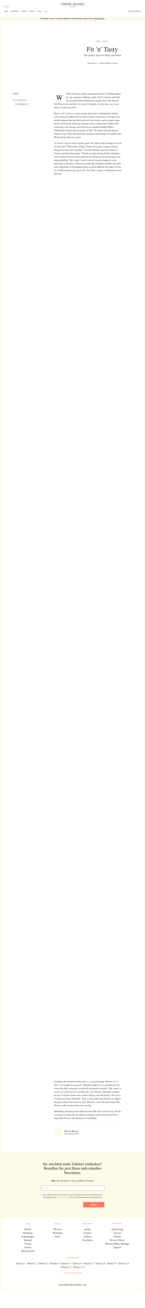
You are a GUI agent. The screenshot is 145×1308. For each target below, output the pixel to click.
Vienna (39, 11)
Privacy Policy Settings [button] (117, 1243)
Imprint (117, 1247)
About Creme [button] (87, 1224)
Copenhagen (14, 11)
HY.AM (84, 1285)
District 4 (55, 1263)
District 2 (32, 1263)
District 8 (100, 1263)
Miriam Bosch (92, 63)
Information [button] (117, 1224)
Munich (32, 11)
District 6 (77, 1263)
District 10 (123, 1263)
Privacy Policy (117, 1240)
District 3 (43, 1263)
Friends (117, 1236)
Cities (6, 7)
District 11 (66, 1267)
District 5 (66, 1263)
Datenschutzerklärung (62, 1197)
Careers (117, 1232)
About (87, 1229)
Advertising (117, 1229)
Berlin (6, 11)
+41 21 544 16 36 (20, 100)
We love (57, 1229)
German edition (99, 18)
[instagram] (70, 1279)
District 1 (21, 1263)
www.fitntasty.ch (21, 103)
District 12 (78, 1267)
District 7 (89, 1263)
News (57, 1236)
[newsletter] (81, 1279)
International (27, 1251)
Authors (87, 1236)
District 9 (111, 1263)
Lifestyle (57, 1224)
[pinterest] (75, 1279)
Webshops (57, 1232)
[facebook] (64, 1279)
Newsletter (87, 1240)
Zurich (46, 11)
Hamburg (24, 11)
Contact (87, 1232)
